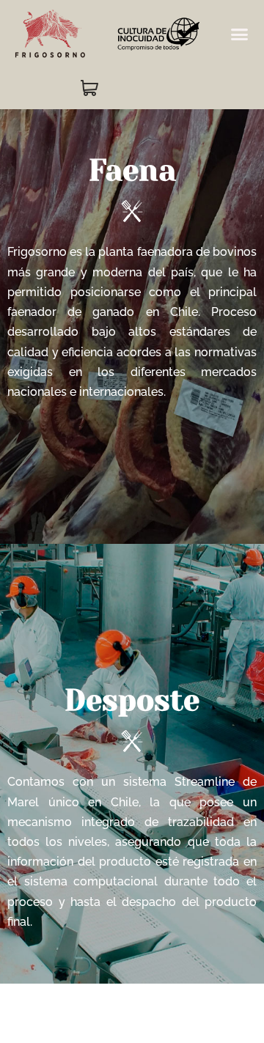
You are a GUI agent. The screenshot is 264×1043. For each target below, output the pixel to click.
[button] (240, 34)
